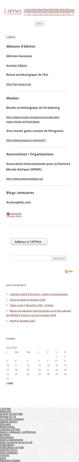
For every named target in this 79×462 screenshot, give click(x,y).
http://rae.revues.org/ (18, 84)
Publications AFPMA (12, 447)
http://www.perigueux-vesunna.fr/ (26, 140)
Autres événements (11, 439)
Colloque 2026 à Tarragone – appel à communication (39, 294)
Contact (4, 455)
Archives (5, 434)
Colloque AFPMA (10, 429)
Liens (3, 457)
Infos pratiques (9, 452)
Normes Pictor (8, 450)
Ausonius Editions (16, 65)
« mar (9, 383)
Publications (7, 445)
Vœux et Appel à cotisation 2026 (27, 299)
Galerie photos (8, 421)
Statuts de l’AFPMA (11, 414)
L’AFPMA (5, 408)
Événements (7, 426)
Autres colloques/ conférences (18, 432)
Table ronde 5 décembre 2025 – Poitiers (32, 305)
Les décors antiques (12, 419)
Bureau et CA (8, 416)
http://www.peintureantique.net (24, 178)
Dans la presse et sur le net (16, 442)
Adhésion (5, 411)
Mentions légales (10, 460)
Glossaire (5, 424)
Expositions (7, 437)
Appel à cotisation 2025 (22, 320)
